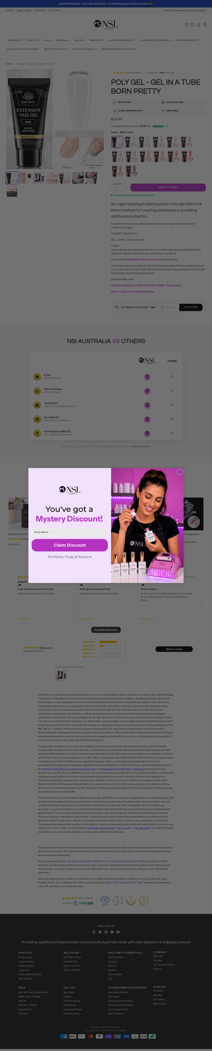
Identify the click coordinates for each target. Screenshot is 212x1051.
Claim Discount (70, 545)
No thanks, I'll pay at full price (70, 557)
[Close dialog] (179, 472)
